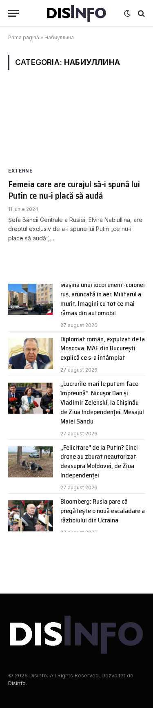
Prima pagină (23, 37)
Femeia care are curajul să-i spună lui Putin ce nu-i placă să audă (74, 190)
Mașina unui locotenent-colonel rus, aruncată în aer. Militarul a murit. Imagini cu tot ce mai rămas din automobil (102, 299)
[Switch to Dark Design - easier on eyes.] (127, 13)
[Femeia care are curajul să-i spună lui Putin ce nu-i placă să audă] (76, 125)
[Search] (140, 13)
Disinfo (17, 683)
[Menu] (13, 13)
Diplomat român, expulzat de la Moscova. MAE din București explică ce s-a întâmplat (102, 348)
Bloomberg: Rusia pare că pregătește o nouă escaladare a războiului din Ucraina (102, 510)
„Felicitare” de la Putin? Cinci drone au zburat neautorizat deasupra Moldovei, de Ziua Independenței (99, 461)
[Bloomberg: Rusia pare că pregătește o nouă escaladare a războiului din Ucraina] (30, 515)
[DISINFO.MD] (76, 13)
